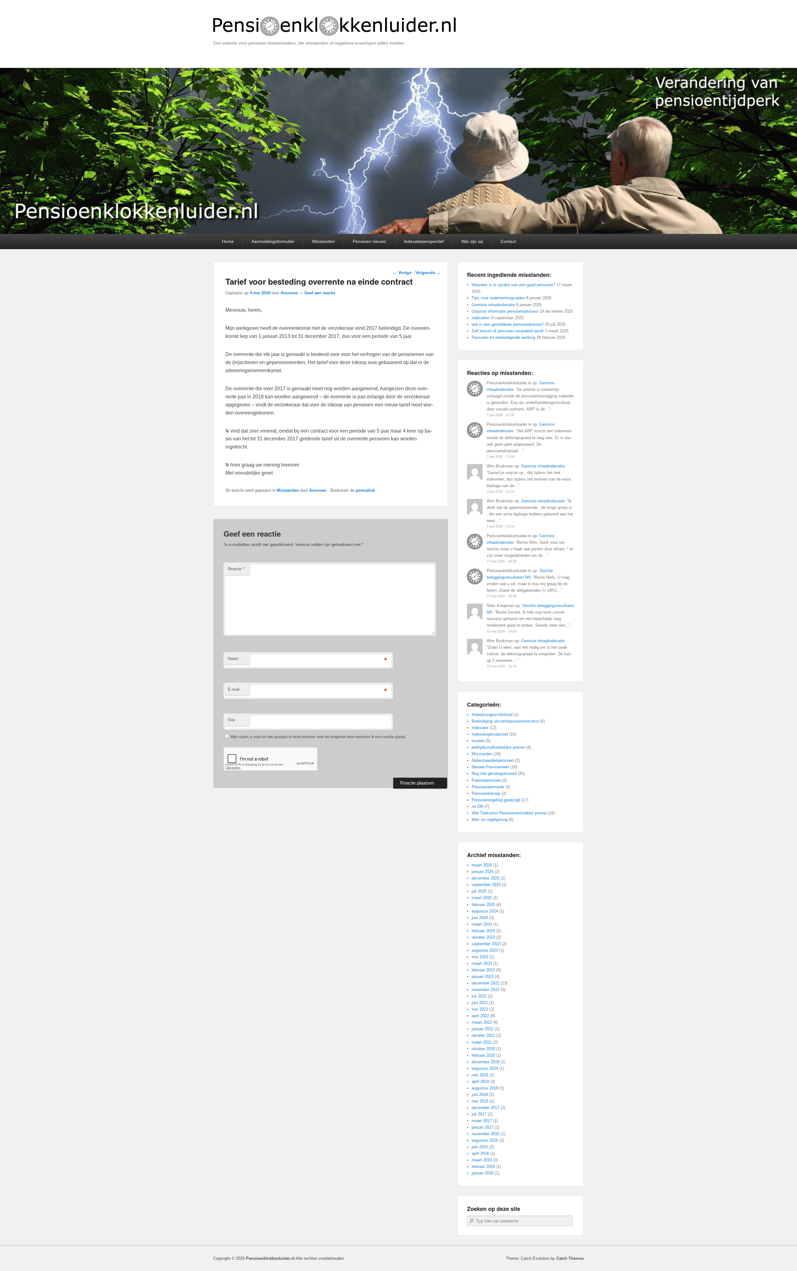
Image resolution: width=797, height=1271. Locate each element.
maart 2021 (482, 1042)
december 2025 (485, 878)
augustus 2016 (485, 1140)
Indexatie (480, 727)
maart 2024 (482, 924)
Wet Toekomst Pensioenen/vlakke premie (509, 813)
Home (228, 241)
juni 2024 (480, 917)
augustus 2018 (485, 1088)
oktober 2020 (483, 1048)
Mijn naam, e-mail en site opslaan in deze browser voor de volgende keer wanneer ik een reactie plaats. (318, 737)
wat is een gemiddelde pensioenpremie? (508, 324)
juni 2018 (480, 1094)
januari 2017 (482, 1127)
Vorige (402, 272)
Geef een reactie (319, 293)
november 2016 (485, 1133)
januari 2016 (482, 1173)
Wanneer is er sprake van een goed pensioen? (513, 284)
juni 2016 (480, 1147)
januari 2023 (482, 976)
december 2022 (485, 983)
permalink (366, 490)
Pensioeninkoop (486, 793)
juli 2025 (479, 891)
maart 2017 (482, 1120)
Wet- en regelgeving (489, 819)
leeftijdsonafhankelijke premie (498, 747)
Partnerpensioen (486, 780)
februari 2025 (483, 904)
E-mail (233, 689)
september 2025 (486, 884)
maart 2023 (482, 963)
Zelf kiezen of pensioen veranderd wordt (508, 331)
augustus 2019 (485, 1068)
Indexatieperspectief (424, 241)
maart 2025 (482, 897)
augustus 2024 (485, 911)
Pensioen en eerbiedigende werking (503, 337)
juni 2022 (480, 1002)
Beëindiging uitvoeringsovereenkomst (505, 721)
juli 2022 (479, 996)
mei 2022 (480, 1009)
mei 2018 (480, 1101)
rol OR (477, 806)
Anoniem (289, 293)
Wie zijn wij (472, 241)
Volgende (428, 272)
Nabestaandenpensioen (493, 760)
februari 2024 (483, 930)
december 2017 (485, 1107)
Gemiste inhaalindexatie (493, 304)
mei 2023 (480, 957)
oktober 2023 (483, 937)
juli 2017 (479, 1114)
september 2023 (486, 943)
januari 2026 (482, 871)
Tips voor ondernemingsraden (498, 298)
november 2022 (485, 989)
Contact (508, 241)
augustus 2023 (485, 950)
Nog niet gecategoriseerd (494, 773)
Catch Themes (570, 1258)
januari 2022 (482, 1029)
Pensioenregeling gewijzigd (496, 800)
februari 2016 (483, 1166)
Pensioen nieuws (369, 241)
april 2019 (480, 1081)
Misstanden (323, 241)
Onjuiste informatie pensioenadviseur (505, 311)
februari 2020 (483, 1055)
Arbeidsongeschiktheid (492, 714)
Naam (233, 658)
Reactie (236, 569)
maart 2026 (482, 865)
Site (231, 720)
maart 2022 (482, 1022)
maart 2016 (482, 1160)
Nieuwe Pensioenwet (490, 767)
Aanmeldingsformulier (273, 241)
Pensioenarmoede (488, 787)
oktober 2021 (483, 1035)
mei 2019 (480, 1075)
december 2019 (485, 1062)
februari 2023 (483, 970)
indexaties (481, 317)
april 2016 (480, 1153)
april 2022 (480, 1015)
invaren (478, 740)
